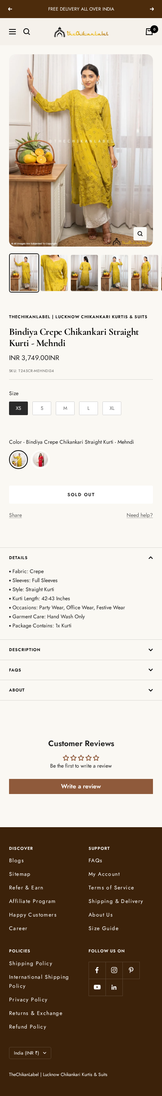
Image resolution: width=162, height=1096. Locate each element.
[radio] (18, 408)
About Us (101, 914)
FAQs (15, 670)
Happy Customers (33, 914)
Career (18, 928)
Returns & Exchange (36, 1013)
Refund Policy (27, 1026)
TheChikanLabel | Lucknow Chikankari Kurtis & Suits (78, 317)
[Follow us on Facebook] (97, 970)
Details (18, 558)
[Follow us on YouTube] (97, 987)
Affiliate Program (32, 901)
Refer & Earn (26, 887)
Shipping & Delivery (116, 901)
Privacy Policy (28, 999)
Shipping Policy (30, 963)
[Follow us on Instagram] (113, 970)
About (17, 690)
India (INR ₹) (26, 1053)
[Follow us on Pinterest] (130, 970)
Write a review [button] (81, 786)
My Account (104, 874)
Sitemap (20, 874)
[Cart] (149, 31)
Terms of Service (111, 887)
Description (25, 650)
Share (15, 515)
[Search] (26, 31)
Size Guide (104, 928)
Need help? (140, 515)
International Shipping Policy (39, 981)
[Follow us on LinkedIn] (113, 987)
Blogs (16, 860)
